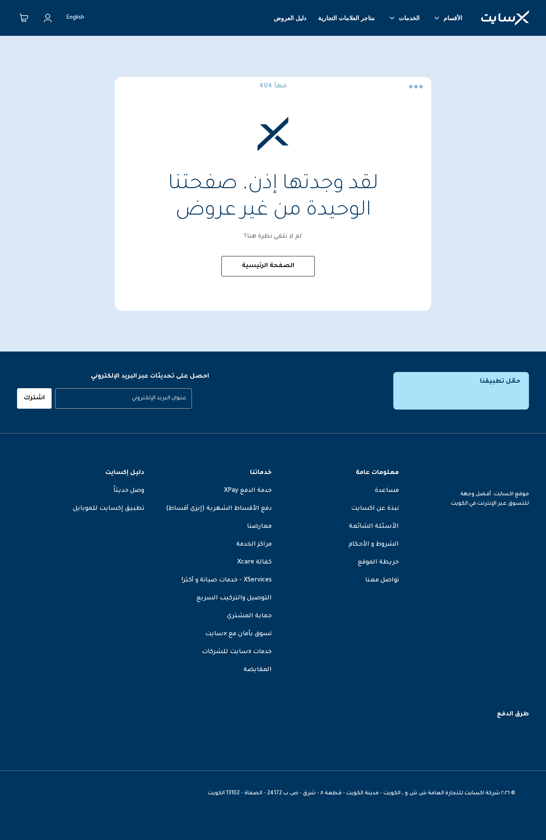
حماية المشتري (249, 616)
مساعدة (387, 491)
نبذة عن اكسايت (375, 509)
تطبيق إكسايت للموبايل (108, 509)
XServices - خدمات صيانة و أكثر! (227, 580)
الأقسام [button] (453, 18)
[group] (123, 398)
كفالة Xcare (254, 562)
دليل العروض (290, 18)
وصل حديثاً (128, 491)
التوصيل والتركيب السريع (234, 598)
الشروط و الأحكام (374, 544)
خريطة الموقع (378, 562)
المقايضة (258, 670)
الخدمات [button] (409, 18)
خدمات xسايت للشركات (237, 652)
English (75, 18)
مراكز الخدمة (254, 544)
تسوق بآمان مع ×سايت (238, 634)
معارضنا (259, 526)
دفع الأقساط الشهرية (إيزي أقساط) (219, 509)
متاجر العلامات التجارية (346, 18)
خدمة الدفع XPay (248, 491)
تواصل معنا (382, 580)
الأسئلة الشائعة (374, 526)
